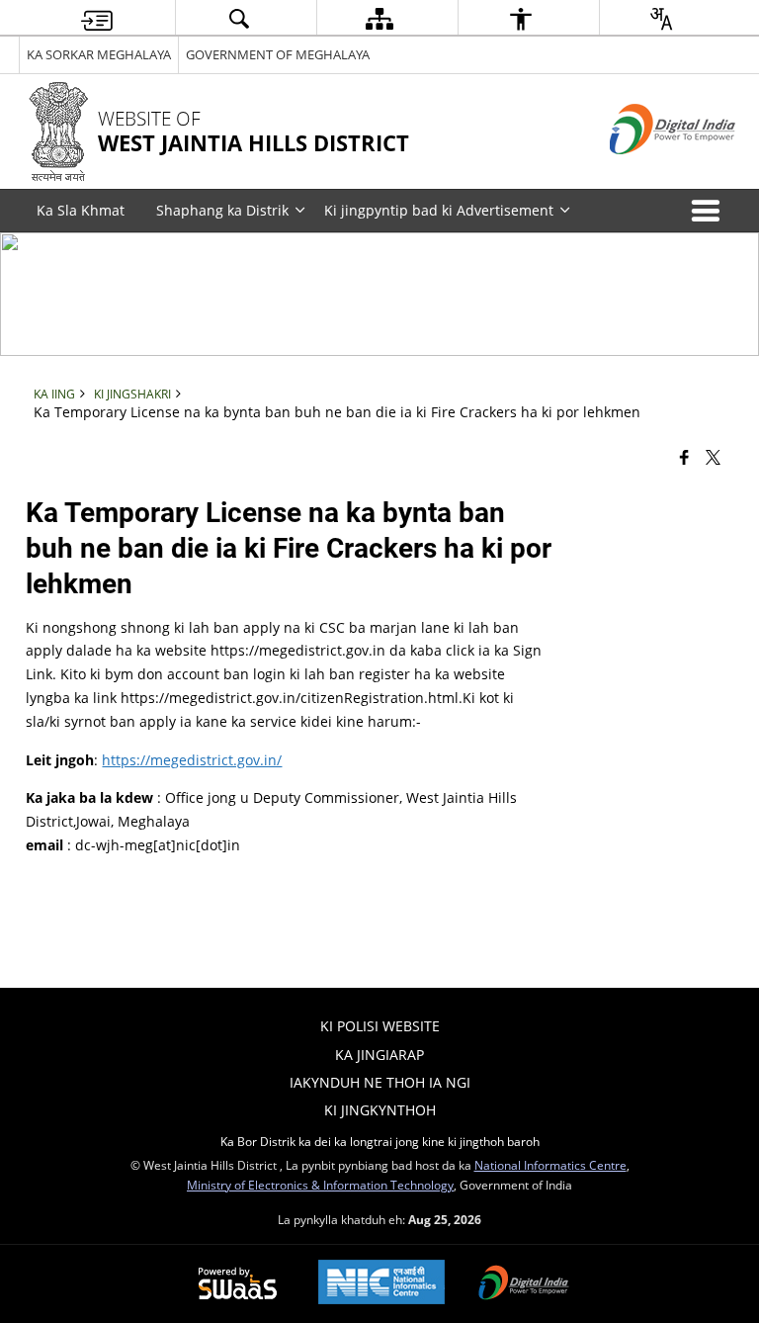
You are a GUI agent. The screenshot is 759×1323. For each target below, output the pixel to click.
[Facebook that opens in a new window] (684, 456)
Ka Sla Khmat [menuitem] (81, 210)
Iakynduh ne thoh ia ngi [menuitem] (380, 1082)
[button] (709, 210)
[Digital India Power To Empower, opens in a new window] (524, 1284)
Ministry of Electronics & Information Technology (320, 1184)
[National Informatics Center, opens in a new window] (381, 1284)
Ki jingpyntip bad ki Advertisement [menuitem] (438, 210)
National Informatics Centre (550, 1165)
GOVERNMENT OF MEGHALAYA (278, 54)
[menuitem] (97, 18)
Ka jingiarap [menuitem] (379, 1054)
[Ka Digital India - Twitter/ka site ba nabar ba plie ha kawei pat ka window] (647, 170)
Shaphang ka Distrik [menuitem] (222, 210)
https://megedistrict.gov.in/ (192, 759)
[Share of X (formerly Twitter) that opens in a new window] (713, 456)
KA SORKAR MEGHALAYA (99, 54)
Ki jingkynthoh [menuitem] (380, 1110)
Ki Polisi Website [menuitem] (380, 1025)
